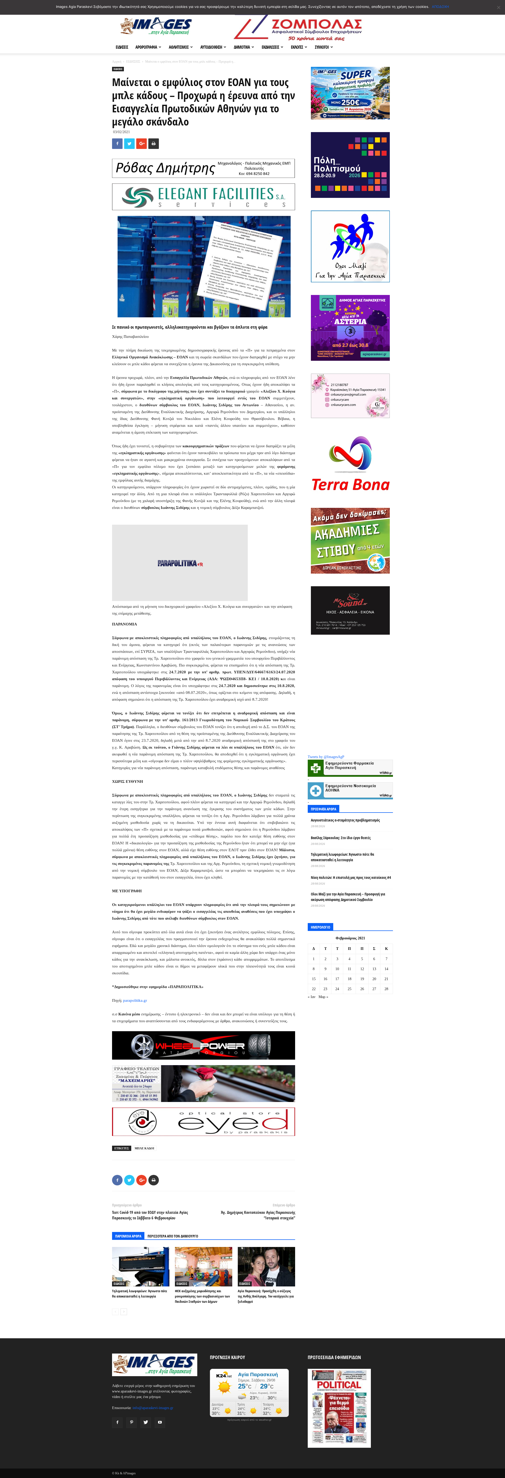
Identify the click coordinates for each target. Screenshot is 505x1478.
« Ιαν (311, 997)
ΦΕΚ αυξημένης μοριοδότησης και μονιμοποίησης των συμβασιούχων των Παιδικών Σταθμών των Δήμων (202, 1296)
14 (386, 969)
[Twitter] (145, 1422)
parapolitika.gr (135, 1000)
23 (325, 989)
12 (362, 969)
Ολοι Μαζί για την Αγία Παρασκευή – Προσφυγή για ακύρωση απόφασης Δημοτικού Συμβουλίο (348, 896)
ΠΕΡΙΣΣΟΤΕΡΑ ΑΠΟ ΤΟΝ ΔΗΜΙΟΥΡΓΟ (173, 1236)
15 (314, 979)
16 (325, 979)
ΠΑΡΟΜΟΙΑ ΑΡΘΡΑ (128, 1236)
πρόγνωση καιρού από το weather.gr (249, 1420)
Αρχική (116, 61)
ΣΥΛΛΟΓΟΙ (322, 47)
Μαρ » (323, 997)
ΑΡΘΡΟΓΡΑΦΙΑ (146, 47)
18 (349, 979)
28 (386, 989)
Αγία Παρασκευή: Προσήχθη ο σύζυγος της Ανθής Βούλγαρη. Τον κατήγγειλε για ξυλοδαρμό (266, 1296)
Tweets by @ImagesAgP (326, 757)
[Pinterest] (131, 1422)
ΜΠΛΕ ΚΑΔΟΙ (144, 1148)
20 (374, 979)
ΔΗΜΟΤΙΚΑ (242, 47)
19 (362, 979)
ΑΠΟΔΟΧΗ (440, 6)
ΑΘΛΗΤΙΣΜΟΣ (179, 47)
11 (349, 969)
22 (314, 989)
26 (362, 989)
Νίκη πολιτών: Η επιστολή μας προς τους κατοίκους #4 (351, 877)
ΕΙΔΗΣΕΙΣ (122, 47)
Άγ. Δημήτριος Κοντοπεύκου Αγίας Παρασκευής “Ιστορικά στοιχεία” (258, 1215)
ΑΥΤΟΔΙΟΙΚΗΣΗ (211, 47)
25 (349, 989)
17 (337, 979)
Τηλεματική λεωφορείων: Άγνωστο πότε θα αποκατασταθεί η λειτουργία (342, 857)
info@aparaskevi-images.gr (153, 1408)
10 (337, 969)
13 (374, 969)
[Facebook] (117, 1422)
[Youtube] (160, 1422)
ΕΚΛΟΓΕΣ (297, 47)
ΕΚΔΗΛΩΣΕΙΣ (270, 47)
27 (374, 989)
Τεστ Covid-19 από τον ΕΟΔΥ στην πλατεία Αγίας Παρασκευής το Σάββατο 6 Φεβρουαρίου (150, 1215)
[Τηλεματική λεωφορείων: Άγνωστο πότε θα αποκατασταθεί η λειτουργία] (140, 1266)
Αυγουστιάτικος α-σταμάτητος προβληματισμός (345, 820)
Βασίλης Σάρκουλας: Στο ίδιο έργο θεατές (341, 837)
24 (337, 989)
